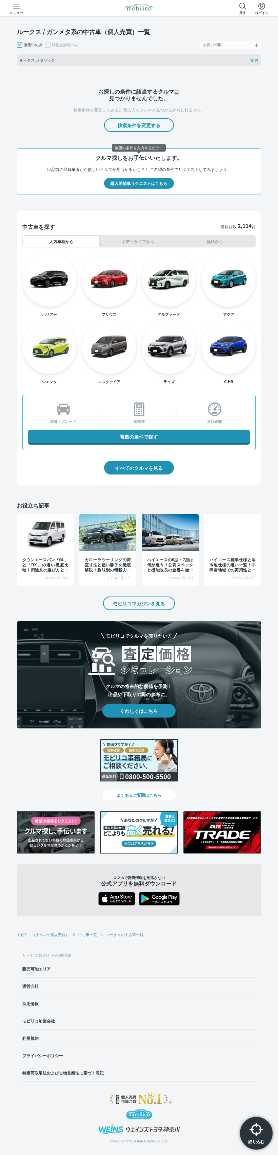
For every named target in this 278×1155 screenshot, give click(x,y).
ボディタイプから (138, 241)
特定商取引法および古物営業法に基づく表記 (63, 1072)
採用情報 (30, 1003)
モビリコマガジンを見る (139, 603)
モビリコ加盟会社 (38, 1020)
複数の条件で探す (139, 436)
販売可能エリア (36, 968)
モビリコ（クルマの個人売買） (43, 934)
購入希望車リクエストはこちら (139, 183)
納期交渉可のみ (65, 45)
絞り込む (256, 1141)
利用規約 (30, 1038)
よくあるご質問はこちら (139, 795)
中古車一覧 (87, 934)
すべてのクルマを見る (139, 467)
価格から (215, 241)
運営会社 (30, 986)
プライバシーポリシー (42, 1055)
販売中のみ (33, 45)
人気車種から (61, 241)
